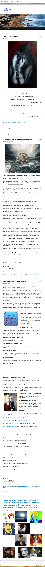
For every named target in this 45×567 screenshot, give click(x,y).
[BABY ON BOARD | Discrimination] (9, 529)
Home (5, 28)
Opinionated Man (22, 413)
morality (36, 274)
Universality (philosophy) (7, 275)
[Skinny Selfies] (24, 553)
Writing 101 (31, 507)
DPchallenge (9, 274)
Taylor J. (34, 434)
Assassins (18, 274)
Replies (32, 134)
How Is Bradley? (17, 429)
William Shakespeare (35, 486)
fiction (9, 502)
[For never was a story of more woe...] (9, 552)
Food (14, 502)
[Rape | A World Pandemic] (9, 517)
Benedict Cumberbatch (17, 500)
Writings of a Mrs (24, 420)
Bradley (4, 429)
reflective (29, 134)
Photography (11, 505)
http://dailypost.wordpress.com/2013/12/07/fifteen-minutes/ (14, 262)
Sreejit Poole (5, 417)
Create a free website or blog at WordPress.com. (15, 562)
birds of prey (14, 134)
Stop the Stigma (24, 440)
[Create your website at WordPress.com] (22, 1)
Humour (23, 502)
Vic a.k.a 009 (28, 326)
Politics (12, 274)
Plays (17, 505)
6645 (26, 306)
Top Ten (27, 507)
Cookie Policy (23, 565)
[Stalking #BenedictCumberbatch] (21, 540)
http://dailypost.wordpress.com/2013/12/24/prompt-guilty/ (14, 122)
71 (40, 139)
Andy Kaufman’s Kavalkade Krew (9, 426)
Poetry (8, 134)
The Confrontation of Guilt (12, 36)
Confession (6, 293)
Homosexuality (18, 502)
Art (7, 500)
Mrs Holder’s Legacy (7, 423)
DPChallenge (23, 274)
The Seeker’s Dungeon (25, 417)
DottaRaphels (6, 437)
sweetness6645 (6, 297)
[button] (22, 65)
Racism (16, 507)
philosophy (39, 274)
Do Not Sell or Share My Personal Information (30, 562)
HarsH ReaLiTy (9, 414)
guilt (24, 134)
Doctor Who (34, 500)
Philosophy (5, 505)
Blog (13, 486)
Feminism (6, 502)
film (12, 502)
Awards (8, 486)
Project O (30, 505)
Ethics (26, 274)
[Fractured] (24, 528)
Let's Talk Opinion (31, 502)
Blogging (24, 500)
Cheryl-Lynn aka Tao (7, 440)
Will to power (14, 275)
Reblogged (20, 507)
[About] (36, 517)
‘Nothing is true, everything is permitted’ (17, 139)
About (9, 28)
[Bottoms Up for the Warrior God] (36, 552)
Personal (38, 502)
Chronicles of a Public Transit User (28, 303)
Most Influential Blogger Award (14, 281)
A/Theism (5, 500)
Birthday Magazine (11, 431)
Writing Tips (35, 507)
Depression (29, 500)
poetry (26, 134)
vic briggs (7, 9)
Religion (23, 507)
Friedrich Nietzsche (19, 134)
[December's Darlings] (36, 540)
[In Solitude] (21, 517)
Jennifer (4, 420)
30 (40, 281)
